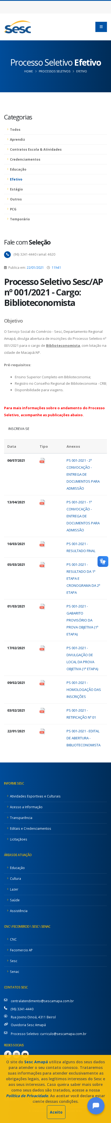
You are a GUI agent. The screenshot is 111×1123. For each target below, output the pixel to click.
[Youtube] (25, 1054)
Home (28, 71)
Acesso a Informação (26, 807)
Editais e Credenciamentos (30, 828)
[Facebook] (8, 1054)
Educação (18, 169)
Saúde (15, 900)
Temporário (20, 219)
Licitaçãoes (18, 839)
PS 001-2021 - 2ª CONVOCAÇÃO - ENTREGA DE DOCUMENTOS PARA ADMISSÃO (83, 474)
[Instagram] (16, 1054)
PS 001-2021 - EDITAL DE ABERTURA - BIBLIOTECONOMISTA (83, 738)
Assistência (18, 911)
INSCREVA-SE (18, 428)
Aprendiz (17, 139)
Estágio (16, 189)
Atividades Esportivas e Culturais (35, 796)
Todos (15, 129)
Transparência (21, 817)
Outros (16, 199)
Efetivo (81, 71)
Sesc (13, 961)
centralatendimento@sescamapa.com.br (42, 1001)
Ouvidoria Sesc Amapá (28, 1025)
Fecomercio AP (21, 950)
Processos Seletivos (54, 71)
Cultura (15, 878)
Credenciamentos (25, 159)
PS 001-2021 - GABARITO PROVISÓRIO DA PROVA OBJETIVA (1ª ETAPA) (82, 620)
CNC (13, 939)
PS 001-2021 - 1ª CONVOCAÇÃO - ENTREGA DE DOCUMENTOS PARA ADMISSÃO (83, 516)
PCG (13, 209)
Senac (14, 971)
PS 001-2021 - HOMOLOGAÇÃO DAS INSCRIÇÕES (84, 689)
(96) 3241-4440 (22, 1009)
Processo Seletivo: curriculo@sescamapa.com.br (48, 1034)
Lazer (14, 889)
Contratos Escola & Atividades (36, 149)
